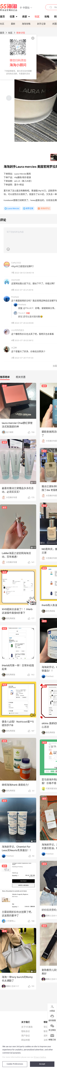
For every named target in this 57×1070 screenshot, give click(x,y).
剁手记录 (41, 23)
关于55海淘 (27, 1027)
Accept (42, 1064)
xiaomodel (15, 280)
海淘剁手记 (45, 208)
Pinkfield (15, 297)
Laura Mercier (13, 208)
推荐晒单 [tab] (5, 376)
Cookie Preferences (15, 1064)
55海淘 (8, 7)
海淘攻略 (26, 23)
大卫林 (14, 348)
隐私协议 (25, 1031)
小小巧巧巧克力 (17, 330)
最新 (13, 23)
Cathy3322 (16, 263)
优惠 (12, 16)
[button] (26, 7)
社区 (2, 23)
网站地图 (25, 1040)
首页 (2, 32)
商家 (24, 16)
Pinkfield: (22, 304)
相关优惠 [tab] (21, 376)
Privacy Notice (40, 1057)
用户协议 (25, 1035)
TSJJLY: (21, 313)
